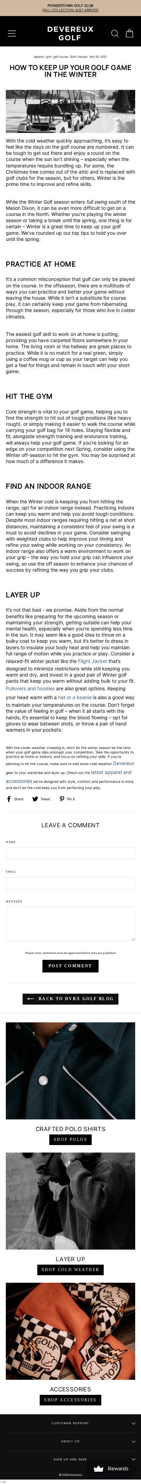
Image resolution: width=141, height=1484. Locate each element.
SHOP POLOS (70, 1139)
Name (11, 842)
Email (11, 871)
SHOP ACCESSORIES (70, 1400)
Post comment (70, 966)
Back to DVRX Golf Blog (75, 998)
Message (14, 901)
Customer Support (70, 1423)
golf (48, 56)
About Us (70, 1441)
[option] (68, 8)
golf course (60, 56)
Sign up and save (70, 1459)
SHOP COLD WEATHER (71, 1269)
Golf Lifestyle (79, 56)
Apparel (39, 56)
